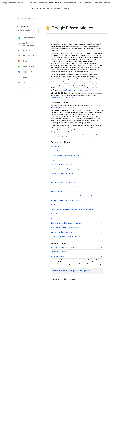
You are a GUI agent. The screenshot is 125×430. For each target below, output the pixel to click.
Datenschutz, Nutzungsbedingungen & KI (56, 8)
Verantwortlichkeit (69, 3)
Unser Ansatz (42, 3)
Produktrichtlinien (35, 8)
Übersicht (32, 3)
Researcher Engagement (102, 3)
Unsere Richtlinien (55, 3)
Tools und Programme (85, 3)
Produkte (19, 18)
